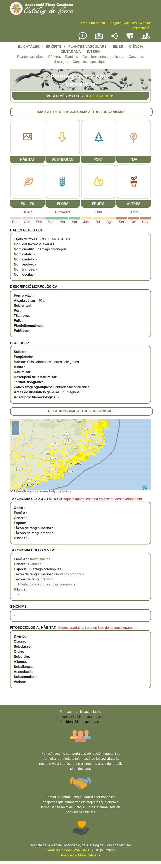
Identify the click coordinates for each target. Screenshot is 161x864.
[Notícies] (82, 39)
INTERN (93, 51)
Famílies (71, 56)
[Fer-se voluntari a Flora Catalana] (129, 38)
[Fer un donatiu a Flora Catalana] (99, 38)
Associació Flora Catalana (80, 855)
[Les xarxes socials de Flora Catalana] (114, 38)
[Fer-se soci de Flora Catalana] (146, 39)
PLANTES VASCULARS (87, 46)
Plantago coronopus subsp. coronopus (46, 584)
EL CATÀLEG (29, 46)
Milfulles (130, 23)
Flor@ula (115, 23)
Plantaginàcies (39, 559)
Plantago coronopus (69, 574)
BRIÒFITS (54, 46)
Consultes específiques (90, 61)
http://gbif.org (64, 491)
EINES (118, 46)
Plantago (35, 564)
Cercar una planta (91, 23)
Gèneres (54, 56)
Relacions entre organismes (103, 56)
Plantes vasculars (30, 56)
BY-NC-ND (67, 850)
